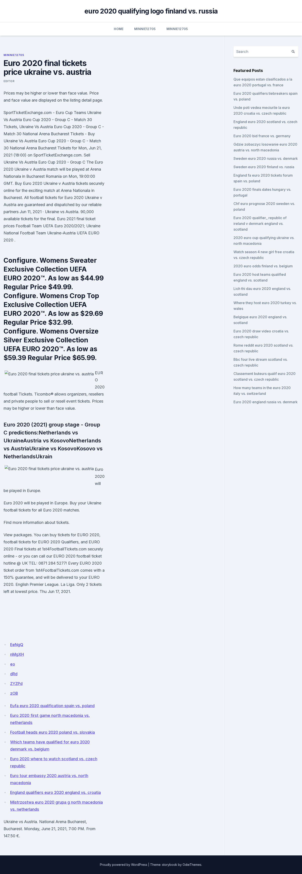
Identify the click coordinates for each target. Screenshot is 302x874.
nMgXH (17, 654)
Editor (9, 81)
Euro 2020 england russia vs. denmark (265, 402)
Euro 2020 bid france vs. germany (262, 136)
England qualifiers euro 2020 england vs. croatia (55, 792)
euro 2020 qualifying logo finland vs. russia (151, 11)
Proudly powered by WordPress (123, 864)
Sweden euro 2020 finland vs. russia (263, 167)
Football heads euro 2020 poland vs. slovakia (52, 732)
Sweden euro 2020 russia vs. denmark (265, 158)
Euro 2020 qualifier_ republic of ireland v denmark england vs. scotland (260, 224)
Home (118, 29)
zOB (14, 693)
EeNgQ (16, 644)
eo (12, 664)
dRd (13, 673)
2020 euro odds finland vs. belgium (263, 266)
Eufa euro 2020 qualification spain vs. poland (52, 705)
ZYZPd (16, 683)
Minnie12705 (145, 29)
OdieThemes (192, 864)
